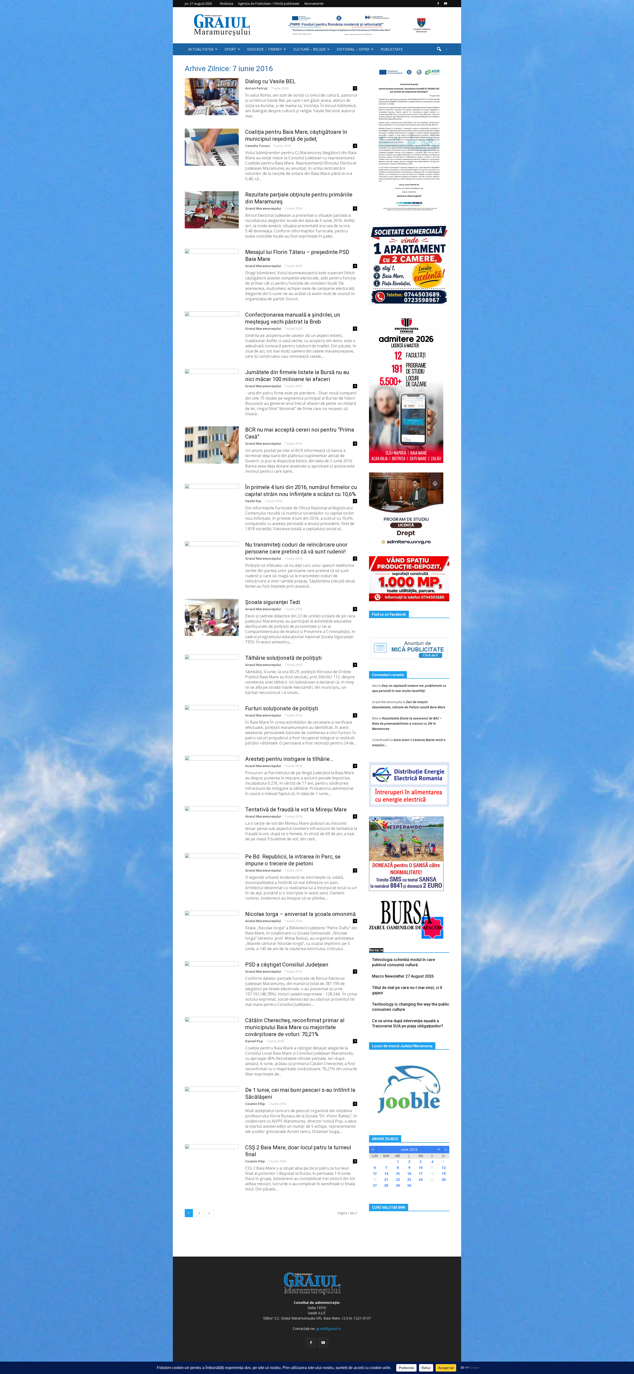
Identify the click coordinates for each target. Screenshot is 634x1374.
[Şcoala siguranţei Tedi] (212, 617)
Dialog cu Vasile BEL (270, 81)
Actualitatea (200, 49)
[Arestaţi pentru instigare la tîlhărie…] (212, 774)
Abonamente (314, 3)
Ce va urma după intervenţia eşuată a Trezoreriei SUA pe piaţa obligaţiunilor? (407, 1023)
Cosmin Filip (255, 1103)
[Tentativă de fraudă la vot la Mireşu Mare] (212, 824)
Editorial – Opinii (353, 49)
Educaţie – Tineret (264, 49)
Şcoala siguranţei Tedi (272, 602)
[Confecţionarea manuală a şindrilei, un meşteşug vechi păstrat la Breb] (212, 330)
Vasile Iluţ (253, 501)
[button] (440, 49)
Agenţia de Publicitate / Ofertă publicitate (268, 3)
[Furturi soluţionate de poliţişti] (212, 723)
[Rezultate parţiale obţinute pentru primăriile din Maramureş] (212, 209)
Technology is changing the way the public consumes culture (410, 1007)
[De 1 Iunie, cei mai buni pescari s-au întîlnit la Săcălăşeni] (212, 1105)
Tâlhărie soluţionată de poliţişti (283, 658)
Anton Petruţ (256, 88)
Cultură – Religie (309, 49)
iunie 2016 (409, 1149)
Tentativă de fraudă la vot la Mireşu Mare (296, 809)
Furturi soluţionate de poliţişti (281, 708)
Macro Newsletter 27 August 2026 (403, 976)
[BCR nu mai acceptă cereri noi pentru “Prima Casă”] (212, 445)
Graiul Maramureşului (263, 208)
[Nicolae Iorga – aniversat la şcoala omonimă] (212, 929)
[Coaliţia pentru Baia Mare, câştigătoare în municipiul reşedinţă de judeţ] (212, 147)
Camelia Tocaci (257, 145)
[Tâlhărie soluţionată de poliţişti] (212, 673)
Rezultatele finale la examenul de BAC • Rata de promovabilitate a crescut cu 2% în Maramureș (406, 723)
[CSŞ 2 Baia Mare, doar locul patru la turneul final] (212, 1162)
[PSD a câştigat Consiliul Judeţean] (212, 979)
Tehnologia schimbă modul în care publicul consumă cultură (403, 962)
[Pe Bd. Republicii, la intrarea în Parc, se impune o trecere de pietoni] (212, 871)
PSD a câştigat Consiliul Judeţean (286, 965)
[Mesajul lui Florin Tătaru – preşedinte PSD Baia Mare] (212, 267)
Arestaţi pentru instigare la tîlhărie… (289, 759)
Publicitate (392, 49)
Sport (230, 49)
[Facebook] (438, 3)
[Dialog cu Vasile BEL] (212, 96)
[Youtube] (445, 3)
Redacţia (226, 3)
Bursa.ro (376, 950)
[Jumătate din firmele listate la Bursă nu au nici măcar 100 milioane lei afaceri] (212, 387)
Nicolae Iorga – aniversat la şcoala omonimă (300, 914)
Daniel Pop (254, 1041)
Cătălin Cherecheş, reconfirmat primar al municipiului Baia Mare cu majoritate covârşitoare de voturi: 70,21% (294, 1027)
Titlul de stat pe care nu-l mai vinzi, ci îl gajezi (407, 990)
